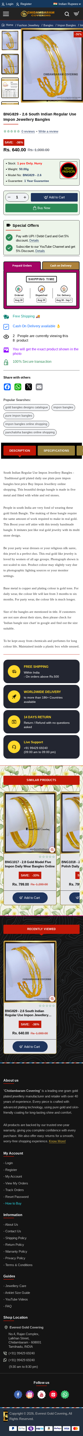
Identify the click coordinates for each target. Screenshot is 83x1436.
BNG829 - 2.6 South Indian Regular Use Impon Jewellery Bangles (26, 1013)
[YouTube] (41, 1394)
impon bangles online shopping (26, 424)
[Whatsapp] (65, 1394)
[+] (25, 197)
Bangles (48, 25)
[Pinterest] (53, 1394)
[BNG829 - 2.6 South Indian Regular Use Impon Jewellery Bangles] (30, 972)
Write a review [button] (48, 131)
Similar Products (41, 780)
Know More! (57, 1141)
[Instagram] (30, 1394)
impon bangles (63, 407)
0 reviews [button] (28, 131)
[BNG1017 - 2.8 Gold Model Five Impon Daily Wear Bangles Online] (30, 823)
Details (34, 240)
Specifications (56, 450)
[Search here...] (67, 13)
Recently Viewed (41, 929)
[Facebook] (18, 1394)
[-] (9, 197)
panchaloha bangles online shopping (30, 432)
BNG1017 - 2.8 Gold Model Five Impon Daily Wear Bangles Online (30, 864)
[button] (47, 101)
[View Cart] (76, 13)
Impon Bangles (66, 25)
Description (19, 450)
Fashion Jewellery (28, 25)
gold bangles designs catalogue (26, 407)
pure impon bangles (18, 415)
